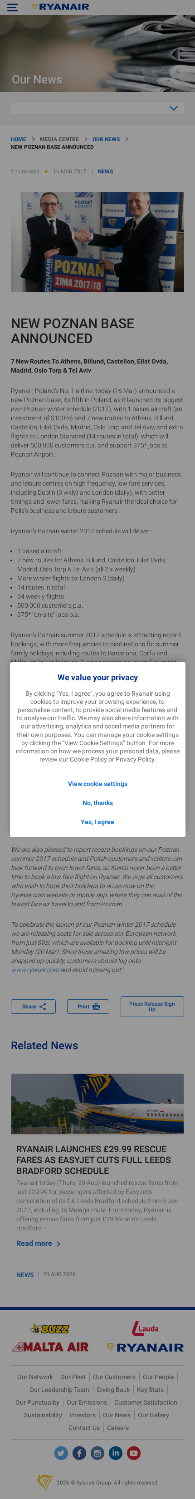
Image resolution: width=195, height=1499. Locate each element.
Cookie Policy (88, 759)
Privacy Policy (135, 759)
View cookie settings (97, 783)
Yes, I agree (97, 822)
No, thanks (98, 802)
